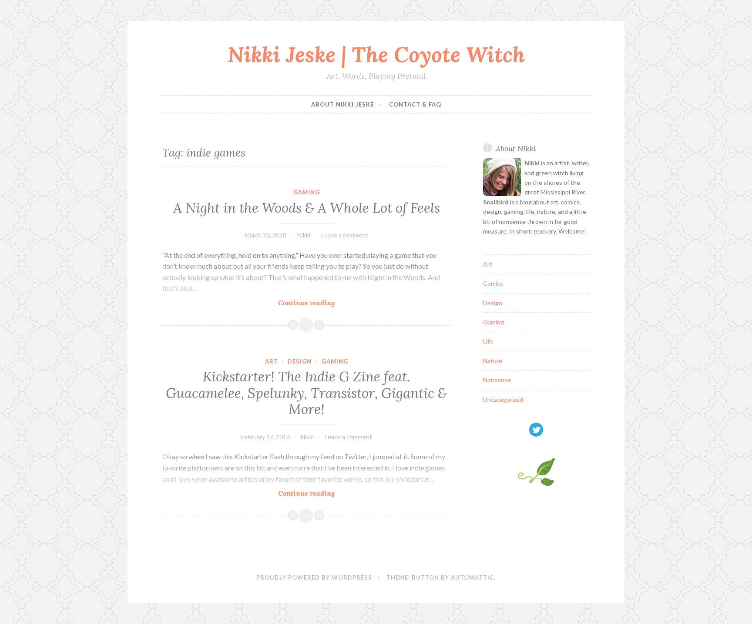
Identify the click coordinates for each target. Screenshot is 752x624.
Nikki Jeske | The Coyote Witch (376, 54)
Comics (493, 283)
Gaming (306, 192)
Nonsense (497, 380)
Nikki (303, 235)
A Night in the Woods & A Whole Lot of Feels (306, 208)
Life (488, 341)
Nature (492, 360)
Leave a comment (345, 235)
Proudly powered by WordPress (314, 577)
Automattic (472, 577)
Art (271, 361)
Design (300, 361)
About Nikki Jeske (342, 104)
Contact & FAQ (415, 104)
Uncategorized (503, 399)
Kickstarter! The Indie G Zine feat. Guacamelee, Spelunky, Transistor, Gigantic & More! (306, 393)
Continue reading (316, 303)
